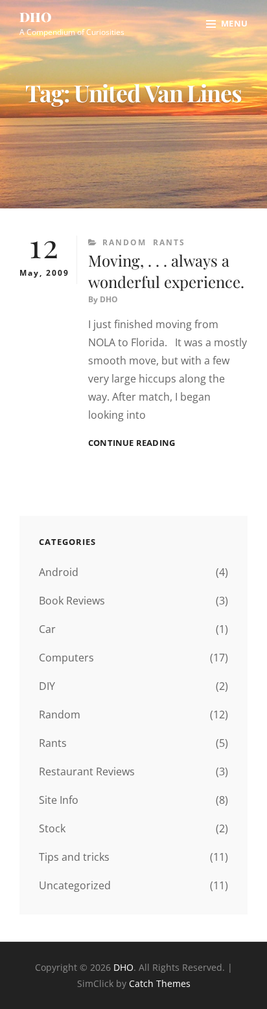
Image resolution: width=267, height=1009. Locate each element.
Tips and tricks (74, 857)
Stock (52, 828)
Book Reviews (72, 600)
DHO (35, 16)
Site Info (58, 800)
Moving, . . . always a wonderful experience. (166, 271)
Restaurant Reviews (87, 771)
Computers (66, 657)
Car (47, 629)
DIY (47, 686)
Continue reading (131, 443)
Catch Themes (160, 983)
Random (124, 242)
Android (58, 572)
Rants (169, 242)
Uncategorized (75, 885)
